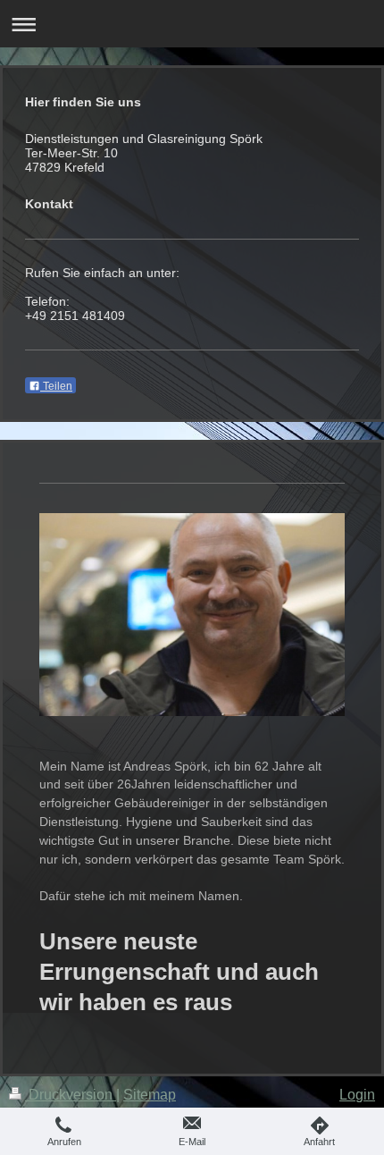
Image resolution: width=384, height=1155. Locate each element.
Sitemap (149, 1094)
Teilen (56, 386)
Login (357, 1094)
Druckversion (70, 1094)
